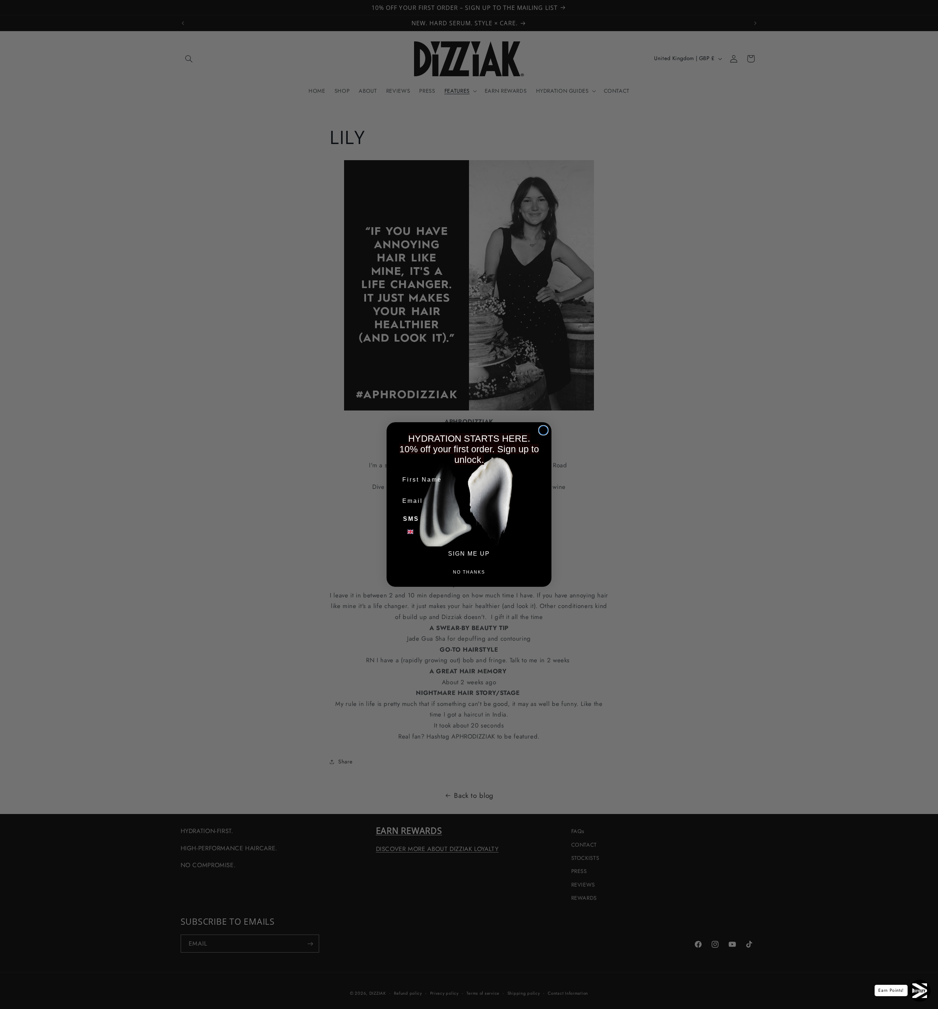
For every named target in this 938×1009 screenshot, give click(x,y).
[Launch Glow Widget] (920, 991)
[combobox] (414, 532)
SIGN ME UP (469, 553)
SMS (411, 519)
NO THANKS (469, 572)
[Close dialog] (543, 430)
